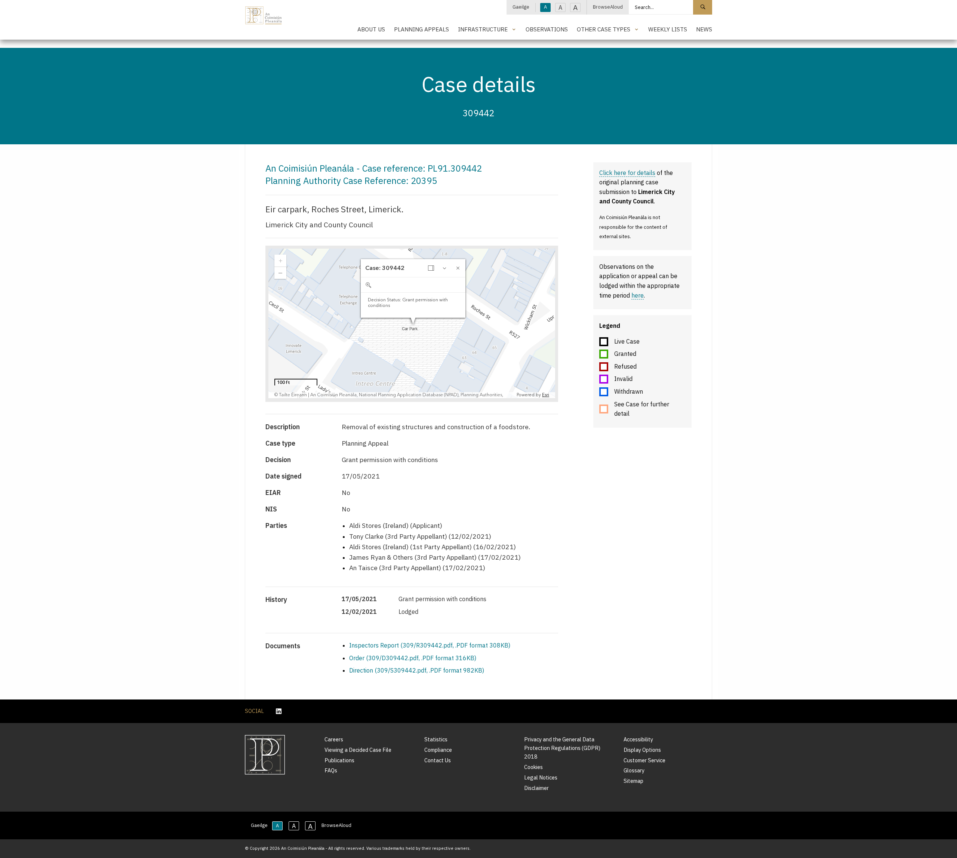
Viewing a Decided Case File (357, 749)
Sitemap (633, 780)
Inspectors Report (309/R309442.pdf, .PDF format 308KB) (429, 645)
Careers (333, 739)
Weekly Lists (667, 29)
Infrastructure (483, 29)
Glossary (634, 770)
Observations (547, 29)
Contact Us (437, 760)
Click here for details (627, 172)
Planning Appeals (421, 29)
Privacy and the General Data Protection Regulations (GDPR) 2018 (562, 748)
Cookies (533, 767)
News (704, 29)
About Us (371, 29)
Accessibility (638, 739)
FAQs (330, 770)
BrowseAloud (608, 7)
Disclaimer (536, 787)
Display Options (642, 749)
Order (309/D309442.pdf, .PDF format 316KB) (412, 658)
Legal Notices (540, 777)
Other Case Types (603, 29)
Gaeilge (521, 7)
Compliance (438, 749)
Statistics (435, 739)
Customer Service (644, 760)
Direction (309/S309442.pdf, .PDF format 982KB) (416, 670)
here (637, 295)
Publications (339, 760)
